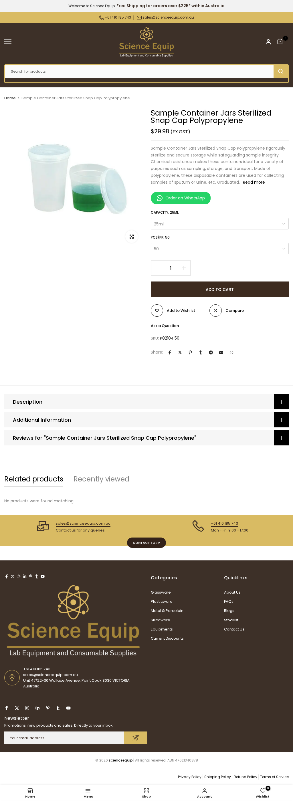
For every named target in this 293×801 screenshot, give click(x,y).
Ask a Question (165, 325)
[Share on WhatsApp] (231, 352)
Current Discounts (167, 638)
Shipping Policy (217, 776)
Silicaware (160, 620)
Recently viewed (101, 479)
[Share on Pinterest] (190, 352)
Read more (254, 182)
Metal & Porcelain (167, 610)
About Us (232, 592)
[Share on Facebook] (169, 352)
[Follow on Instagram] (18, 576)
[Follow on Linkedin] (24, 576)
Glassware (161, 592)
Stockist (231, 620)
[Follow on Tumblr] (36, 576)
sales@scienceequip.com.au (168, 17)
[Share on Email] (221, 352)
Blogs (229, 610)
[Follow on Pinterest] (30, 576)
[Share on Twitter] (180, 352)
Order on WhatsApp (185, 198)
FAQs (228, 601)
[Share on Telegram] (211, 352)
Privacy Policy (189, 776)
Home (10, 98)
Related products (33, 479)
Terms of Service (274, 776)
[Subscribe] (135, 737)
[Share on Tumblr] (200, 352)
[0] (280, 42)
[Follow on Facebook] (6, 576)
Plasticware (162, 601)
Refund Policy (245, 776)
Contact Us (234, 629)
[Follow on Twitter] (12, 576)
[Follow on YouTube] (42, 576)
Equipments (162, 629)
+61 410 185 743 (117, 17)
